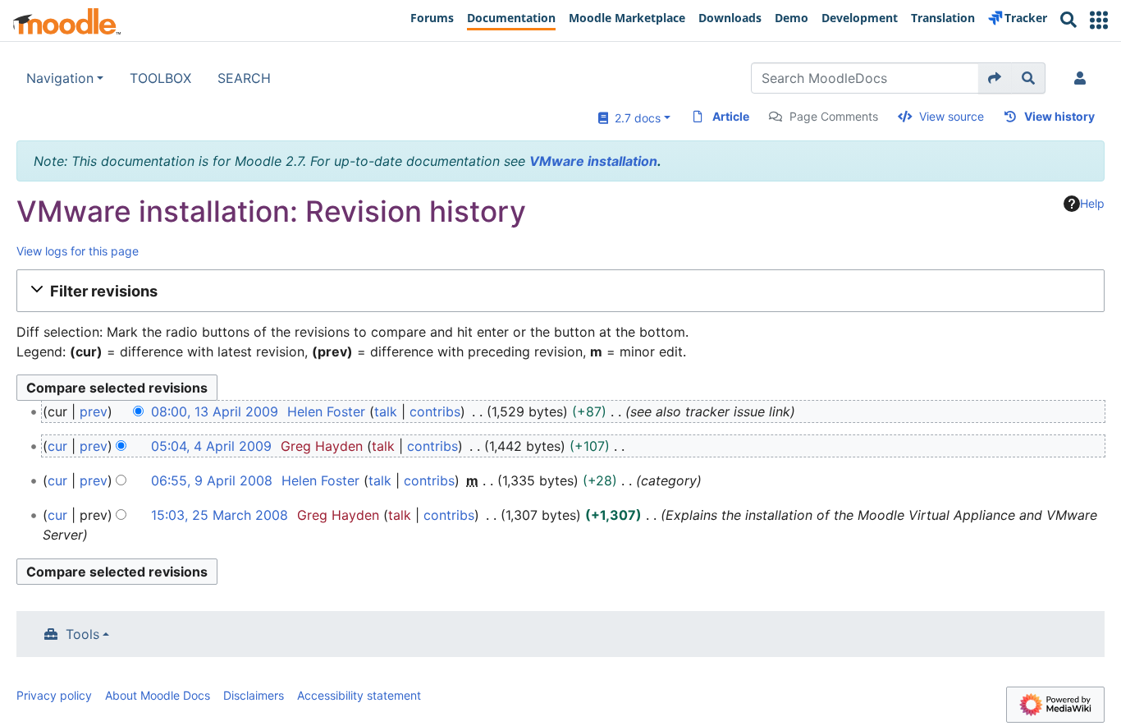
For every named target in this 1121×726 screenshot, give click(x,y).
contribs (435, 411)
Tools (82, 634)
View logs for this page (77, 251)
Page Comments (833, 116)
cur (57, 446)
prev (94, 411)
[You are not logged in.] (1083, 78)
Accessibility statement (359, 695)
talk (385, 411)
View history (1059, 116)
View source (951, 116)
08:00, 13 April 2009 (214, 411)
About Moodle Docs (157, 695)
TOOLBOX (160, 78)
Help (1092, 203)
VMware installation (593, 161)
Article (730, 116)
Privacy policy (54, 695)
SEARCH (244, 78)
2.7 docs (634, 118)
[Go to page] (995, 78)
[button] (1098, 20)
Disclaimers (253, 695)
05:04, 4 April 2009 (211, 446)
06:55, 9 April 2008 (211, 480)
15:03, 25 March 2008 (219, 515)
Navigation (60, 78)
